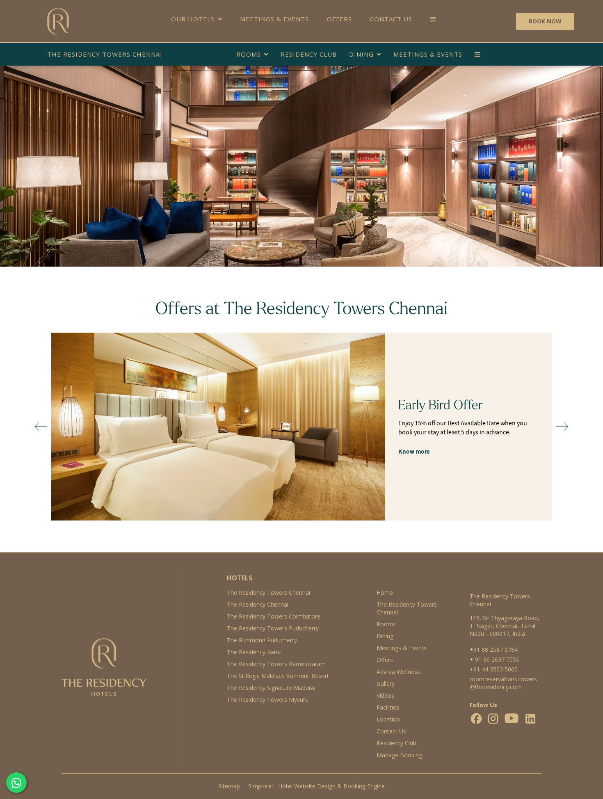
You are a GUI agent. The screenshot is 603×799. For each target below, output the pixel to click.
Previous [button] (41, 426)
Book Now (545, 21)
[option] (301, 426)
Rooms (248, 54)
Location (388, 719)
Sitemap (229, 786)
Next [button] (562, 426)
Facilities (388, 707)
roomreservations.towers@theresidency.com (503, 683)
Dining (361, 54)
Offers (339, 19)
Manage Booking (399, 755)
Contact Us (391, 19)
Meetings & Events (274, 19)
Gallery (386, 683)
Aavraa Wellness (398, 672)
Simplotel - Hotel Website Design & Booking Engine (316, 786)
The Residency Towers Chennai (104, 54)
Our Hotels (193, 19)
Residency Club (309, 54)
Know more (414, 451)
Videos (385, 695)
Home (385, 592)
